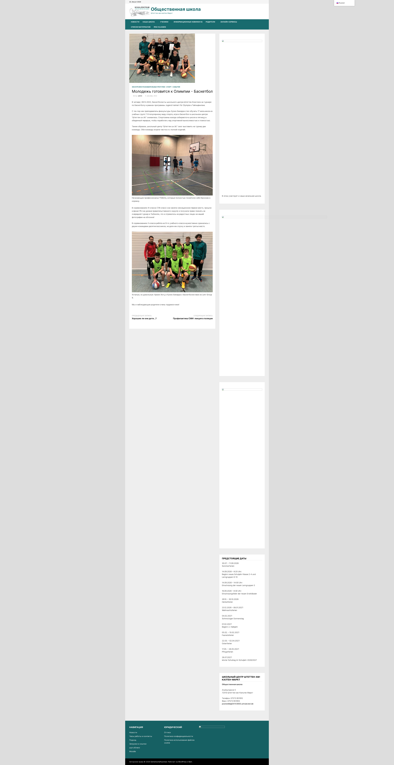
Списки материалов (141, 27)
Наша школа (149, 22)
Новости (135, 22)
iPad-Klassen (160, 27)
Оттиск (167, 732)
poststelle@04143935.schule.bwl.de (237, 704)
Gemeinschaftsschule (159, 762)
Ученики (164, 22)
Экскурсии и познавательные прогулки (148, 87)
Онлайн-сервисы (228, 22)
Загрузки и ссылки (137, 744)
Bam (190, 762)
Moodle (132, 751)
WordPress (182, 762)
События (176, 87)
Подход (132, 740)
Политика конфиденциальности (178, 736)
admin (140, 96)
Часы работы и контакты (140, 736)
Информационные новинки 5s (188, 22)
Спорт (168, 87)
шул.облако (134, 748)
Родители (210, 22)
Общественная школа (176, 9)
